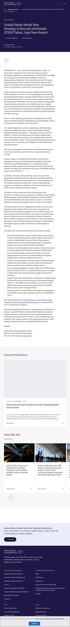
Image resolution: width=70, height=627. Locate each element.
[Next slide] (11, 498)
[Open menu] (64, 3)
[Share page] (6, 60)
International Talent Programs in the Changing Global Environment (32, 406)
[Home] (4, 9)
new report (11, 78)
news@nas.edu (25, 336)
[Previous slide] (6, 498)
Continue (34, 623)
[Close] (67, 619)
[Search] (60, 3)
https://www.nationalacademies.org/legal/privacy (49, 619)
